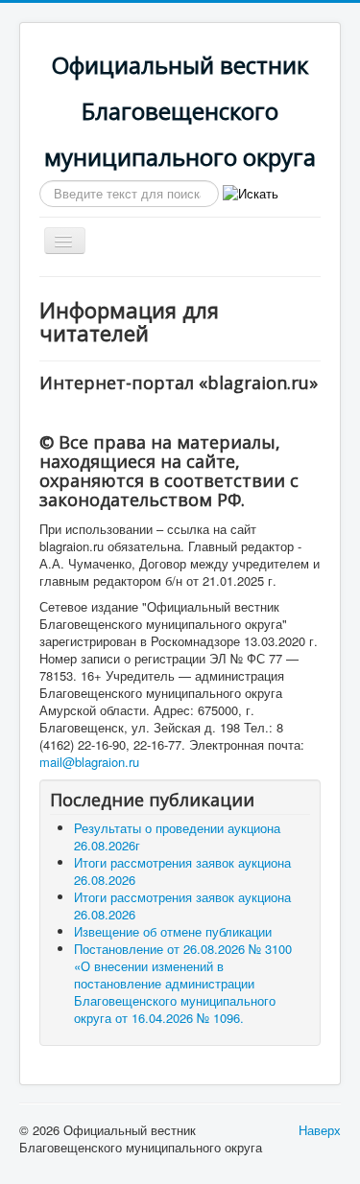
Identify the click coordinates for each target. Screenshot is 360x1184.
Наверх (320, 1130)
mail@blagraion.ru (89, 762)
